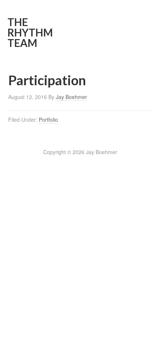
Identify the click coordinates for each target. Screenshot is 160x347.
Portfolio (48, 119)
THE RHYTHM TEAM (30, 32)
